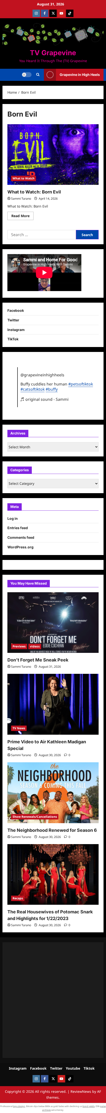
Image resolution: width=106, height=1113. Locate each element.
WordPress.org (20, 547)
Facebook (15, 310)
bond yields (89, 1106)
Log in (12, 518)
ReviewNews (81, 1091)
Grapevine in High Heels (80, 74)
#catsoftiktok (32, 389)
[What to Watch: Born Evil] (53, 154)
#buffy (52, 389)
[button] (37, 74)
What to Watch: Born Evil (34, 191)
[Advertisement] (53, 1000)
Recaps (18, 898)
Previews (19, 646)
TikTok (12, 339)
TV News (19, 728)
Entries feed (17, 528)
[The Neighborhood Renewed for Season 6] (53, 792)
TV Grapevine (53, 53)
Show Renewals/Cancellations (35, 817)
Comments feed (20, 537)
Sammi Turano (21, 198)
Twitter (13, 320)
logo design (19, 1106)
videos (35, 646)
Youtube (73, 1068)
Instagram (16, 330)
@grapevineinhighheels (42, 375)
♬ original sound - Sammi (44, 399)
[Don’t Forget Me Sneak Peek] (53, 622)
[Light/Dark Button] (27, 74)
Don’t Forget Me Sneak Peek (37, 659)
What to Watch (24, 178)
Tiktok (89, 1068)
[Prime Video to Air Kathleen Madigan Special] (53, 704)
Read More (22, 216)
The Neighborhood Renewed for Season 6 (52, 830)
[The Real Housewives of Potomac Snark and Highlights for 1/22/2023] (53, 874)
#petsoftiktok (80, 384)
